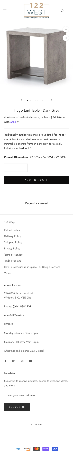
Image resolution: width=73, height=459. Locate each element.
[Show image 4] (38, 100)
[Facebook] (5, 360)
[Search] (62, 10)
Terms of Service (13, 255)
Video (7, 273)
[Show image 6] (45, 100)
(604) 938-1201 (22, 306)
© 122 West (36, 424)
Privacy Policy (12, 248)
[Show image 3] (34, 100)
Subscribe (17, 407)
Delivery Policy (12, 236)
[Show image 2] (31, 100)
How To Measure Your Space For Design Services (32, 267)
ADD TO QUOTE (36, 180)
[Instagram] (13, 360)
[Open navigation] (4, 10)
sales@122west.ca (14, 315)
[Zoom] (66, 29)
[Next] (51, 100)
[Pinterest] (22, 360)
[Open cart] (68, 10)
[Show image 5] (42, 100)
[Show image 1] (27, 100)
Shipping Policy (13, 242)
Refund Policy (12, 230)
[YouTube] (30, 360)
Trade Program (12, 261)
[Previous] (21, 100)
